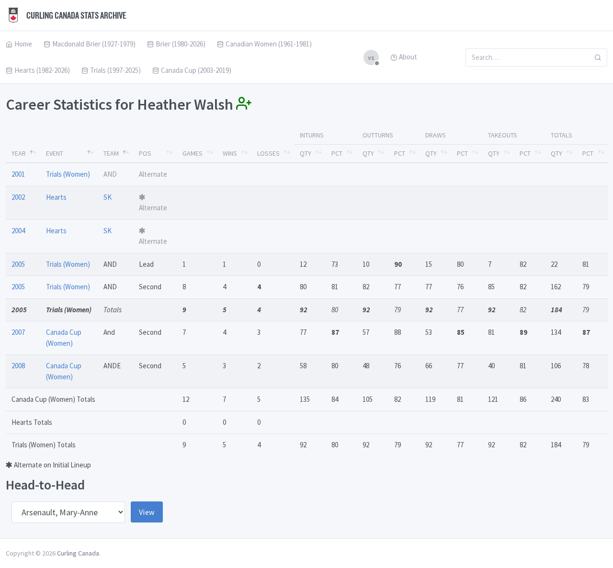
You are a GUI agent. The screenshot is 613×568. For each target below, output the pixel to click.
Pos (145, 153)
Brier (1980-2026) (180, 43)
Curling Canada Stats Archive (75, 15)
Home (23, 43)
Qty (305, 153)
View (147, 512)
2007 (18, 332)
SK (107, 197)
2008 (18, 365)
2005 (18, 264)
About (408, 56)
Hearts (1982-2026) (42, 70)
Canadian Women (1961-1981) (269, 43)
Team (111, 153)
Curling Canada (78, 553)
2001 (18, 174)
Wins (230, 153)
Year (18, 153)
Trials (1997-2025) (115, 70)
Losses (268, 153)
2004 (18, 230)
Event (54, 153)
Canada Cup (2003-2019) (196, 70)
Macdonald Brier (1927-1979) (94, 43)
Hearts (56, 197)
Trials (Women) (68, 174)
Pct (336, 153)
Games (192, 153)
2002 (18, 197)
